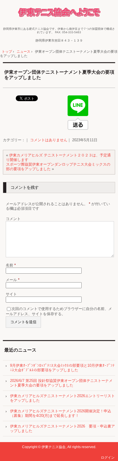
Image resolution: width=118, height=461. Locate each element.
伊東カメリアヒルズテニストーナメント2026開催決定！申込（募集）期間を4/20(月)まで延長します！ (60, 413)
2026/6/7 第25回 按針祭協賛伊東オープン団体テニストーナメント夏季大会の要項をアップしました (61, 382)
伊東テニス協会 (59, 13)
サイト (11, 294)
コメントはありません (48, 140)
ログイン (108, 458)
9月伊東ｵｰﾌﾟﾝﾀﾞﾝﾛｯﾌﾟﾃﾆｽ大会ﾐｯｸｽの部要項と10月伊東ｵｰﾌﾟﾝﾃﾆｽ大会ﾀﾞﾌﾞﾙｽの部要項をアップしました (62, 367)
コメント (13, 219)
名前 (11, 265)
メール (12, 280)
